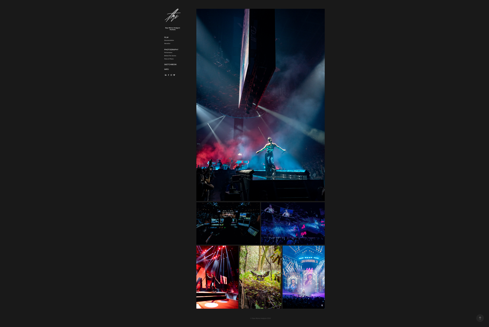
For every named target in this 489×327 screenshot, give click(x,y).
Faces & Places (169, 59)
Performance (168, 53)
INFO (166, 69)
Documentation (169, 40)
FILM (166, 37)
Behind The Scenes (170, 56)
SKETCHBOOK (170, 64)
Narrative (167, 43)
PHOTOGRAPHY (171, 49)
